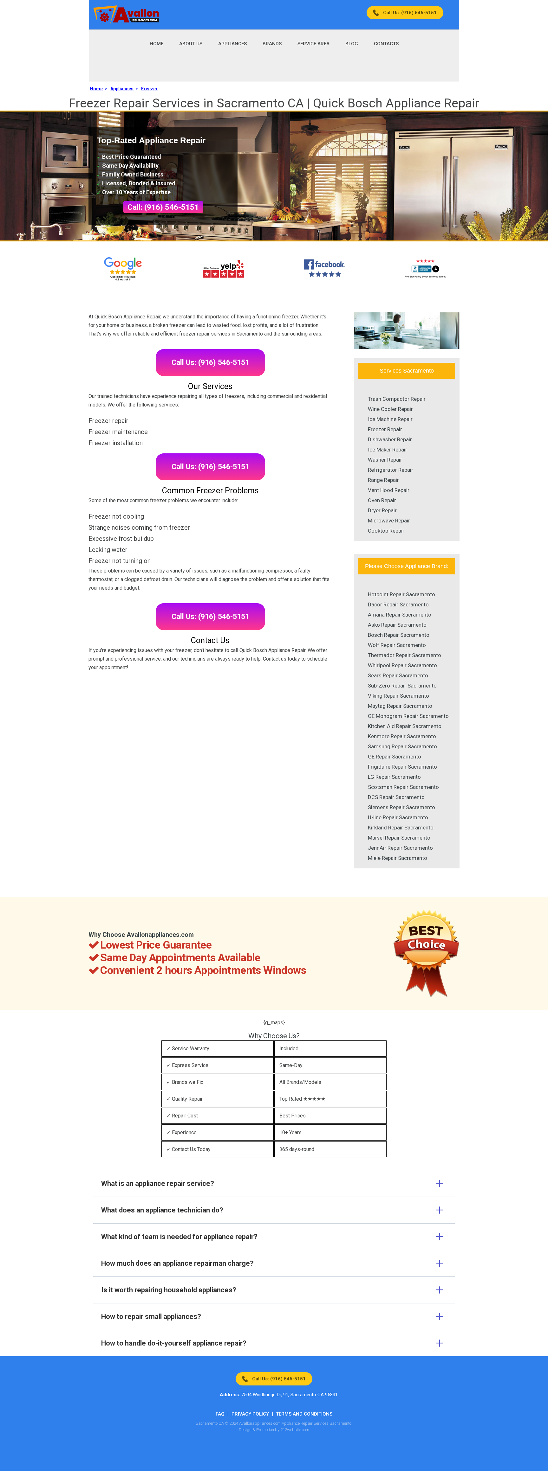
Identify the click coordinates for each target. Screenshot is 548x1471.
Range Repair (383, 480)
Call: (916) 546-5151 (163, 207)
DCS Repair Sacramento (396, 797)
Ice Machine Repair (390, 419)
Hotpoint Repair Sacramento (401, 594)
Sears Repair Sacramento (398, 675)
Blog (351, 44)
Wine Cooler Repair (390, 409)
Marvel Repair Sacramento (399, 838)
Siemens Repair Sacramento (401, 807)
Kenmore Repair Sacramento (402, 736)
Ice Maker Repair (387, 449)
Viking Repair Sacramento (398, 696)
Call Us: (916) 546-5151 (410, 13)
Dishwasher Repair (390, 439)
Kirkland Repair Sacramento (401, 827)
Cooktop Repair (386, 531)
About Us (190, 44)
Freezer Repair (385, 429)
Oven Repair (382, 500)
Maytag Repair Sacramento (400, 706)
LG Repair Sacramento (394, 777)
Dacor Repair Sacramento (398, 604)
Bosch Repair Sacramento (398, 635)
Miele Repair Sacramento (397, 858)
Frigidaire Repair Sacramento (402, 767)
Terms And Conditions (304, 1414)
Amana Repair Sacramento (399, 614)
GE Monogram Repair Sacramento (408, 716)
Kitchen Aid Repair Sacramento (404, 726)
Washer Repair (385, 460)
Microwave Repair (389, 520)
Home (156, 44)
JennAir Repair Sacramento (400, 848)
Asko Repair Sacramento (397, 625)
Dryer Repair (382, 510)
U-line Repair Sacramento (398, 817)
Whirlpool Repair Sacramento (402, 665)
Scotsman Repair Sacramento (403, 787)
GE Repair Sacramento (394, 756)
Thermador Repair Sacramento (404, 655)
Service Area (313, 44)
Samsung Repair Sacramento (402, 746)
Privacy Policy (250, 1414)
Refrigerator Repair (390, 470)
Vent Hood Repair (388, 490)
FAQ (220, 1414)
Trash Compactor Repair (397, 399)
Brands (272, 44)
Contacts (386, 44)
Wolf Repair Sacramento (397, 645)
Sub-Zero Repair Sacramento (402, 685)
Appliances (232, 44)
